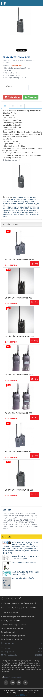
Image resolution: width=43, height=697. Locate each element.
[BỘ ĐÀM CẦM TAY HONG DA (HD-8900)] (21, 319)
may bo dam (34, 663)
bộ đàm (28, 661)
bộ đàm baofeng (23, 665)
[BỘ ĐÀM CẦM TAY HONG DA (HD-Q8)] (21, 473)
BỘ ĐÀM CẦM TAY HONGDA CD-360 (18, 452)
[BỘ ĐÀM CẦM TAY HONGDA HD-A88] (21, 281)
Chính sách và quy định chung (11, 639)
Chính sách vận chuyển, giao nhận (13, 636)
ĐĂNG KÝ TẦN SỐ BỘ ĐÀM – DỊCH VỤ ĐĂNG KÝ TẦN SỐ (25, 573)
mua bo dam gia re (18, 661)
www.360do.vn (21, 695)
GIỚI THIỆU (7, 510)
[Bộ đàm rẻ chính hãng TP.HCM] (3, 3)
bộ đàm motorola (30, 667)
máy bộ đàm (19, 669)
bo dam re (8, 663)
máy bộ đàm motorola (9, 665)
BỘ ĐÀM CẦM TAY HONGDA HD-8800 (19, 375)
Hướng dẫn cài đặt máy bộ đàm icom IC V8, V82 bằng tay (25, 557)
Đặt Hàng (34, 264)
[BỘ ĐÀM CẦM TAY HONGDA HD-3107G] (21, 243)
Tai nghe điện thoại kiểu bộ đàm (23, 562)
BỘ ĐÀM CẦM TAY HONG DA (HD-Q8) (19, 490)
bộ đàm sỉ (16, 663)
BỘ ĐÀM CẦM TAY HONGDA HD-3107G (19, 259)
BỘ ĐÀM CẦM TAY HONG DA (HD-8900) (19, 336)
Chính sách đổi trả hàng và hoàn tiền (13, 625)
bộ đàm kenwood (7, 667)
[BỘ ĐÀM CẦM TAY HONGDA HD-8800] (21, 358)
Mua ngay (32, 97)
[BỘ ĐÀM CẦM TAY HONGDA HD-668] (21, 396)
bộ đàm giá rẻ (30, 669)
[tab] (5, 106)
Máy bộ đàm (6, 661)
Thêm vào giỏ (14, 97)
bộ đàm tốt (10, 669)
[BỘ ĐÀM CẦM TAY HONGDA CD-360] (21, 435)
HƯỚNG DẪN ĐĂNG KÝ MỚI (22, 578)
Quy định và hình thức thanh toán (12, 628)
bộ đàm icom (35, 665)
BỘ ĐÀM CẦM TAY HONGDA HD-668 (18, 413)
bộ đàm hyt (25, 663)
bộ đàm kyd (19, 667)
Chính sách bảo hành (8, 632)
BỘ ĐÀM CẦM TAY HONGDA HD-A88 (18, 298)
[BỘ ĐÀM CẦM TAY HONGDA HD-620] (21, 39)
